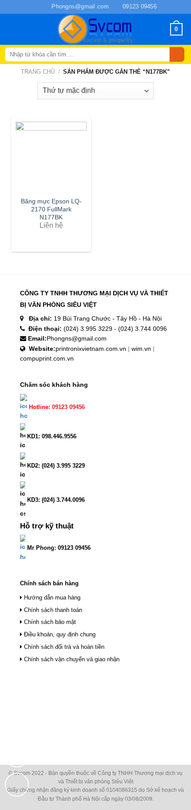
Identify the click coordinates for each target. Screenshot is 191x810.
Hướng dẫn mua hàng (51, 597)
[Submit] (177, 54)
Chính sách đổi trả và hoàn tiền (63, 646)
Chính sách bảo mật (49, 622)
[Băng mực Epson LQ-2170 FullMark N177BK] (51, 157)
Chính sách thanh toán (52, 610)
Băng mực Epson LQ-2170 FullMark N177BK (51, 209)
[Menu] (17, 29)
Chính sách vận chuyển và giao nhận (70, 659)
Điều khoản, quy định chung (59, 634)
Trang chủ (38, 71)
